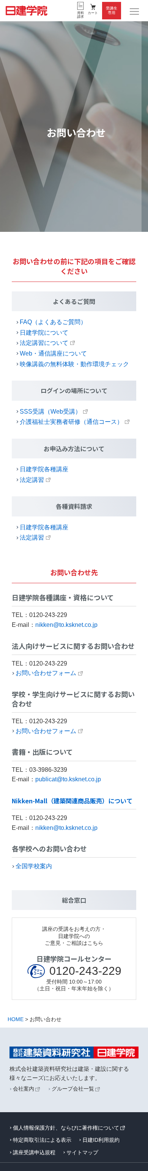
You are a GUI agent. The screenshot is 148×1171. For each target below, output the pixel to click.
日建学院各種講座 (44, 469)
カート (93, 13)
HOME (16, 1019)
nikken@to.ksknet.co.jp (66, 625)
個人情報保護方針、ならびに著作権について (66, 1128)
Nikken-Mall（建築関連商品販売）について (72, 800)
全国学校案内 (34, 866)
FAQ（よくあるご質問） (53, 322)
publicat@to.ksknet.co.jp (68, 779)
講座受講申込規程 (34, 1152)
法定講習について (44, 343)
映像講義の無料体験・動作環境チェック (74, 364)
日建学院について (44, 332)
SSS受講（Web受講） (50, 411)
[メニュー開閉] (134, 12)
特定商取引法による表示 (42, 1140)
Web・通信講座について (53, 353)
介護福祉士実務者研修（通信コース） (71, 422)
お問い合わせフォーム (46, 673)
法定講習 (32, 480)
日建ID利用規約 (101, 1140)
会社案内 (23, 1089)
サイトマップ (82, 1152)
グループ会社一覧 (73, 1089)
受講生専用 (111, 10)
